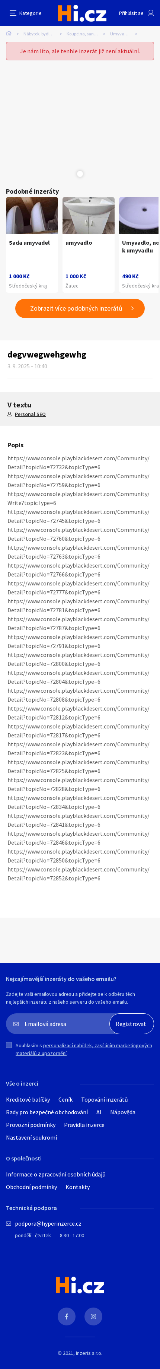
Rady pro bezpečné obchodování (47, 1112)
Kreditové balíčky (28, 1099)
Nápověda (122, 1112)
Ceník (65, 1099)
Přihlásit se (131, 13)
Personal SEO (30, 414)
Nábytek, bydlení (39, 33)
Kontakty (77, 1187)
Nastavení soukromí (31, 1137)
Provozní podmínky (30, 1124)
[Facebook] (67, 1316)
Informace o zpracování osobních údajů (56, 1174)
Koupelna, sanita (83, 33)
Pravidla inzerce (84, 1124)
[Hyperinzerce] (82, 13)
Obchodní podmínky (31, 1187)
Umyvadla (120, 33)
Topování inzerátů (104, 1099)
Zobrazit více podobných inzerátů (76, 308)
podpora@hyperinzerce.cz (48, 1223)
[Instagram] (93, 1316)
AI (99, 1112)
